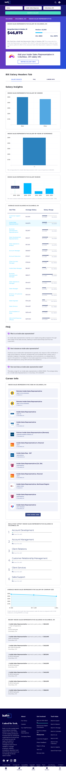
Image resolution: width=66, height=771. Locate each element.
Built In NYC (54, 738)
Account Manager (14, 250)
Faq (34, 79)
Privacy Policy (38, 765)
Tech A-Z (39, 749)
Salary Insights (16, 79)
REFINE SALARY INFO (28, 62)
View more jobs (33, 514)
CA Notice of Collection (60, 766)
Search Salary (33, 13)
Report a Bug (41, 746)
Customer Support (42, 739)
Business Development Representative (13, 230)
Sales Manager (13, 288)
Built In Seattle (55, 747)
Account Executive (14, 256)
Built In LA (54, 735)
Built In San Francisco (54, 742)
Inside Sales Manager (15, 268)
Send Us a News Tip (41, 731)
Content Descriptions (25, 732)
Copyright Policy (32, 765)
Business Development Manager (13, 275)
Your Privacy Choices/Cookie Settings (52, 766)
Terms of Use (43, 766)
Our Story (24, 720)
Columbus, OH (20, 19)
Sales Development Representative (15, 238)
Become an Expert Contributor (42, 726)
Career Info (51, 79)
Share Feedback (41, 742)
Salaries (9, 19)
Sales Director (13, 306)
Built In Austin (55, 720)
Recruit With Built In (42, 721)
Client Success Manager (13, 262)
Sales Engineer (13, 301)
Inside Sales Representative (13, 223)
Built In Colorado (56, 731)
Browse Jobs (40, 753)
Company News (26, 736)
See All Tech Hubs (56, 750)
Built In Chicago (55, 728)
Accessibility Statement (24, 765)
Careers (23, 724)
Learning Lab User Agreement (16, 766)
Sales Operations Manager (14, 282)
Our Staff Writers (26, 728)
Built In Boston (55, 724)
